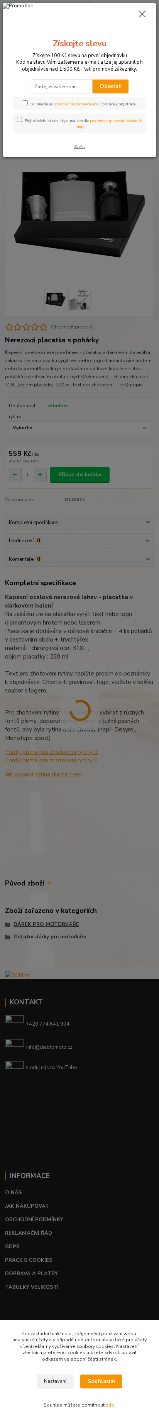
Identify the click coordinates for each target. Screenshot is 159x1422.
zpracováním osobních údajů (77, 104)
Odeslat (110, 86)
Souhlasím (101, 1381)
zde (110, 1405)
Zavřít (79, 146)
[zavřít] (142, 14)
